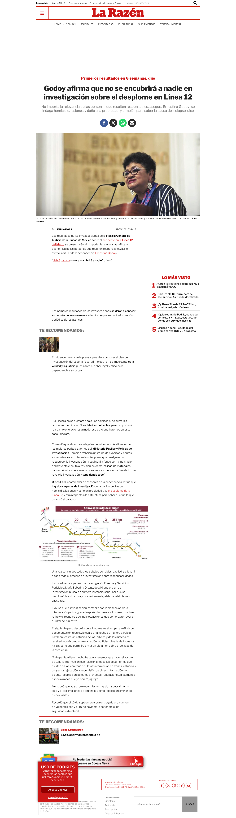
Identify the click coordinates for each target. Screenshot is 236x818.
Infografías (106, 24)
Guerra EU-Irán (59, 3)
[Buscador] (195, 3)
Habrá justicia (61, 260)
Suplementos (146, 24)
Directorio (110, 801)
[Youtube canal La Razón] (188, 785)
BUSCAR (189, 804)
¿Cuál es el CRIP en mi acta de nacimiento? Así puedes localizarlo (178, 296)
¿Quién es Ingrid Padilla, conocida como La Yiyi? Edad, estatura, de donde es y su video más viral (178, 317)
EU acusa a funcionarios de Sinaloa (105, 3)
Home (57, 24)
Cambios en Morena (78, 3)
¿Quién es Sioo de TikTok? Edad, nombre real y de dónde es (176, 306)
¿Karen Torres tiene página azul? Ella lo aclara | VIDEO (178, 285)
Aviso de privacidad (58, 797)
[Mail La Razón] (132, 123)
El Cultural (125, 24)
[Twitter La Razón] (113, 123)
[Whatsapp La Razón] (123, 123)
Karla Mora (64, 229)
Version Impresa (170, 24)
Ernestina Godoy (105, 253)
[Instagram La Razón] (175, 785)
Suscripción (111, 809)
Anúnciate (110, 805)
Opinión (71, 24)
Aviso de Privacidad (115, 813)
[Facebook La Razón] (104, 123)
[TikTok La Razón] (182, 785)
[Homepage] (118, 12)
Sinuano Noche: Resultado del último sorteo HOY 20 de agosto (176, 329)
